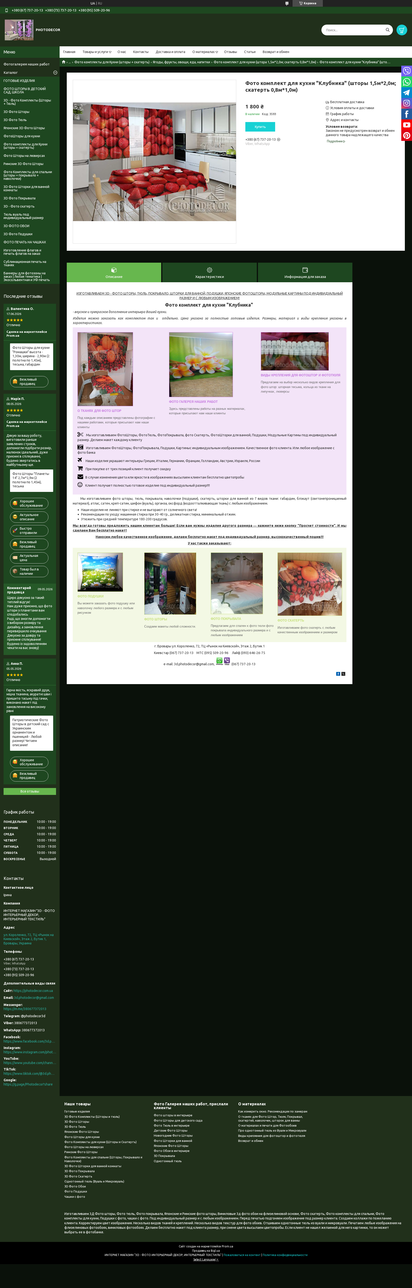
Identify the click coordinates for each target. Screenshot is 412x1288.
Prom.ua (227, 1246)
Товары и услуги (95, 52)
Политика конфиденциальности (285, 1254)
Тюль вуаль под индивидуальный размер (24, 216)
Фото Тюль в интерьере (172, 1125)
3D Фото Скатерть (78, 1176)
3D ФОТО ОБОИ (16, 226)
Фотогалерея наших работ (27, 64)
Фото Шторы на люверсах (24, 156)
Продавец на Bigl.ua (206, 1250)
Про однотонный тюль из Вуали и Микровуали (272, 1130)
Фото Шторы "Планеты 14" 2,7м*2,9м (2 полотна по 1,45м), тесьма (30, 480)
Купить (260, 127)
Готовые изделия (77, 1111)
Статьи (250, 52)
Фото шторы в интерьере (173, 1115)
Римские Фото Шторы (81, 1152)
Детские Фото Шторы (170, 1130)
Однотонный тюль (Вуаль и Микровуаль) (94, 1181)
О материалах (203, 52)
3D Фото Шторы (16, 112)
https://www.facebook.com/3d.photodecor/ (30, 1041)
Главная (69, 52)
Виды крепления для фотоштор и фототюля (271, 1135)
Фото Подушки (75, 1191)
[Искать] (387, 30)
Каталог (11, 72)
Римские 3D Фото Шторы (23, 164)
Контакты (141, 52)
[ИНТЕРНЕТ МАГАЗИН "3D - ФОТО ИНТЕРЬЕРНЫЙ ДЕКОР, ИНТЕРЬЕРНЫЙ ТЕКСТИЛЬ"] (19, 30)
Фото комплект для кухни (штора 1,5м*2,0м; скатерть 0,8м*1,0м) (265, 62)
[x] (343, 674)
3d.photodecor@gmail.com (34, 998)
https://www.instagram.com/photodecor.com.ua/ (30, 1052)
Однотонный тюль (168, 1161)
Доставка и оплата (170, 52)
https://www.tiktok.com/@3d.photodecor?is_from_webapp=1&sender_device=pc (30, 1073)
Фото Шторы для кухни (82, 1137)
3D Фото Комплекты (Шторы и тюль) (92, 1116)
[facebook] (338, 674)
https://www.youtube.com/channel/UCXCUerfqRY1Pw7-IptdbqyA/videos (30, 1063)
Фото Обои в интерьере (172, 1150)
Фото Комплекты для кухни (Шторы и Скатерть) (100, 1142)
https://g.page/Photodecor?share (28, 1084)
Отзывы (230, 52)
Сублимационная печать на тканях (25, 263)
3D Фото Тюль (15, 120)
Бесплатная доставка (347, 102)
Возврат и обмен (276, 52)
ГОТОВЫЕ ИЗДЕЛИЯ (19, 81)
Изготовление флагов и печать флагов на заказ (22, 251)
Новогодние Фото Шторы (173, 1135)
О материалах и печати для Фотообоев (267, 1125)
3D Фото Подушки (18, 234)
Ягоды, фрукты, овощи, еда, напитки (181, 62)
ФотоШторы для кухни (22, 136)
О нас (122, 52)
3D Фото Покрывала (20, 198)
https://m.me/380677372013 (25, 1009)
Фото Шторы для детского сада (178, 1120)
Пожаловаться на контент (242, 1254)
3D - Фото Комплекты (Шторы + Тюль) (27, 102)
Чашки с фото (74, 1196)
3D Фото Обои (75, 1186)
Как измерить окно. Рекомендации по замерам (272, 1111)
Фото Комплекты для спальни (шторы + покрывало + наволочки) (28, 175)
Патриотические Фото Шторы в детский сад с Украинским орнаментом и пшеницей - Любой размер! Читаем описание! (30, 732)
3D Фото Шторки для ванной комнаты (26, 188)
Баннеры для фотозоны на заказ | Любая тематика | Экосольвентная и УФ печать (27, 276)
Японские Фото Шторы (81, 1131)
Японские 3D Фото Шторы (24, 128)
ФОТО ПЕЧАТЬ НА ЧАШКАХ (25, 242)
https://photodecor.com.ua (33, 991)
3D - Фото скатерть (19, 206)
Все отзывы (30, 791)
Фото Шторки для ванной (173, 1140)
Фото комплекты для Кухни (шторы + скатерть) (111, 62)
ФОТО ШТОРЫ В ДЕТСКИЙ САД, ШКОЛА (25, 90)
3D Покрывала (164, 1155)
